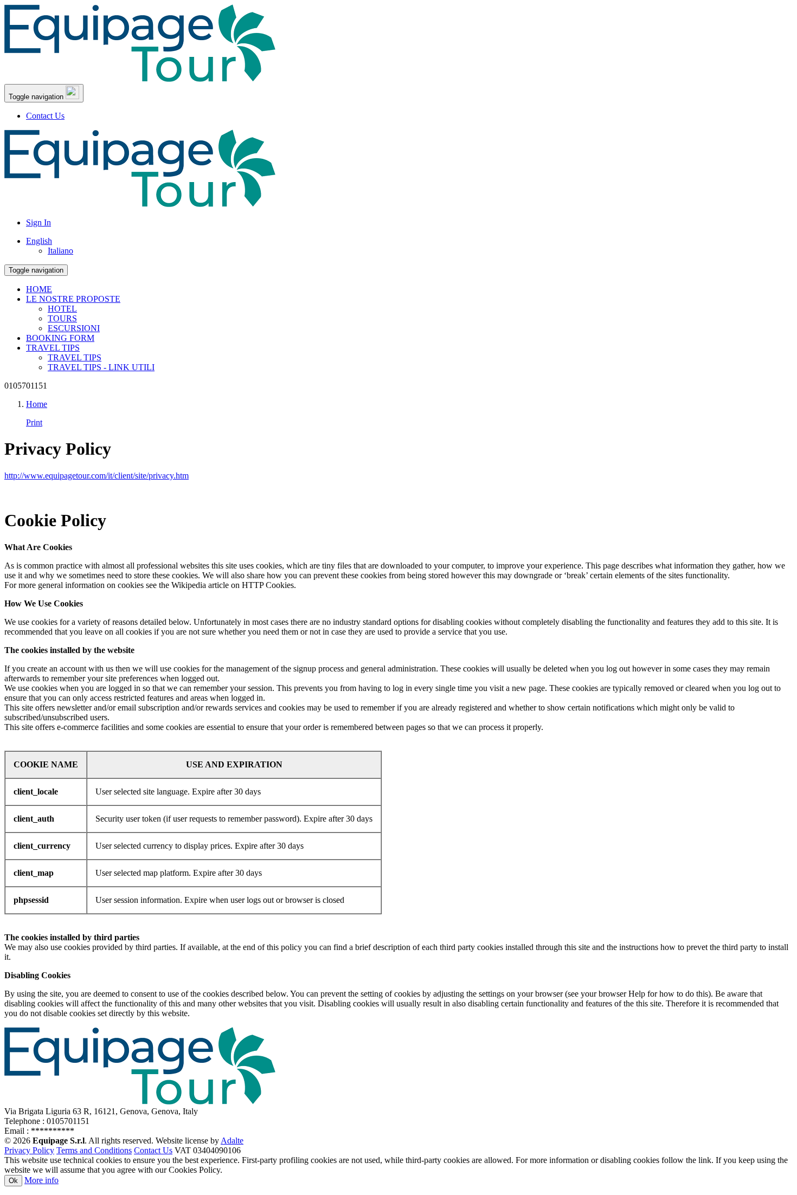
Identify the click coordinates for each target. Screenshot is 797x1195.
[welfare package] (139, 78)
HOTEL (62, 308)
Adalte (232, 1140)
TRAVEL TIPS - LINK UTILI (101, 367)
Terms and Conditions (94, 1150)
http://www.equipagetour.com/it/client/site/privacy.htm (96, 475)
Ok (13, 1181)
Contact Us (45, 115)
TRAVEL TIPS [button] (53, 347)
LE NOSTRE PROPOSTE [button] (73, 298)
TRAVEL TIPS (74, 357)
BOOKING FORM (60, 338)
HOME (39, 289)
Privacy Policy (29, 1150)
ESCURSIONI (74, 328)
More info (41, 1180)
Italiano (60, 250)
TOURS (62, 318)
